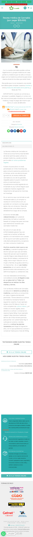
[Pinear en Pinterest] (21, 130)
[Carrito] (28, 8)
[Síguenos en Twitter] (18, 533)
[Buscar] (25, 7)
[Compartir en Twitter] (14, 130)
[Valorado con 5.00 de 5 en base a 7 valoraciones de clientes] (16, 64)
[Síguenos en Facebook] (12, 533)
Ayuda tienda (21, 523)
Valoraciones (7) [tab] (8, 146)
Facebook (20, 432)
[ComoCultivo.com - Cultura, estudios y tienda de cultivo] (14, 8)
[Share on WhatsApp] (8, 130)
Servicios (19, 23)
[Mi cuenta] (31, 8)
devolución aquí (25, 427)
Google (26, 432)
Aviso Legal (25, 521)
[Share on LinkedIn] (24, 130)
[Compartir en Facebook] (11, 130)
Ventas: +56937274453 (17, 525)
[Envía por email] (18, 130)
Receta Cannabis (19, 127)
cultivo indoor (21, 306)
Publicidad (11, 523)
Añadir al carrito (21, 115)
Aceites (27, 85)
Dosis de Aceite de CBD (12, 521)
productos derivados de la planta (17, 88)
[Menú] (2, 8)
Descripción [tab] (6, 143)
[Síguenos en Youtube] (20, 533)
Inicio (13, 23)
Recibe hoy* (18, 107)
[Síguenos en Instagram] (15, 533)
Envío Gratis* (18, 109)
